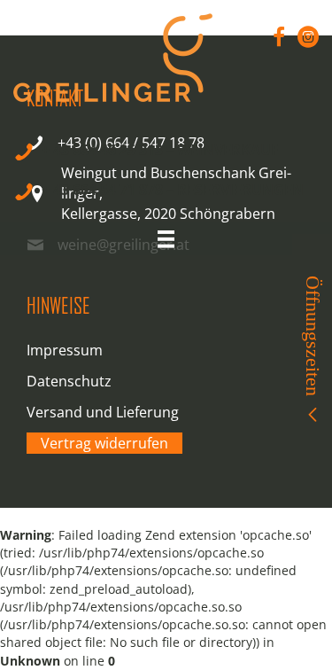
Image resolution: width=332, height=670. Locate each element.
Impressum (65, 350)
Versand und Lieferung (103, 412)
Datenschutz (69, 381)
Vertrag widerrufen (104, 443)
